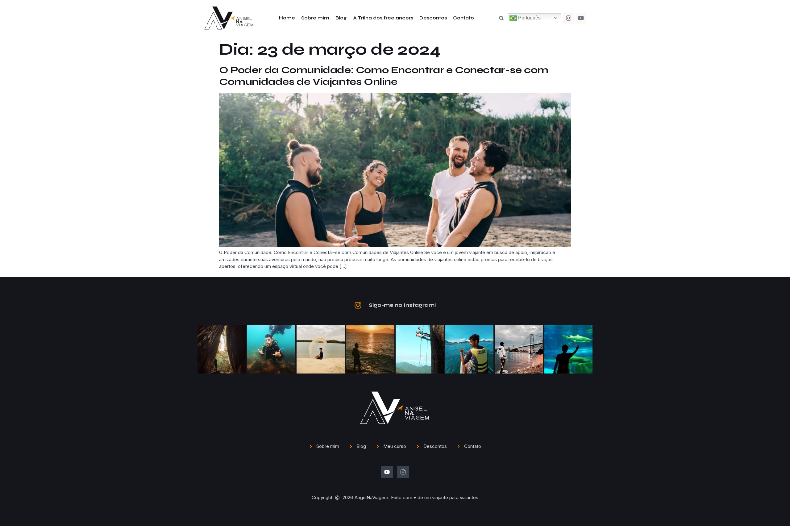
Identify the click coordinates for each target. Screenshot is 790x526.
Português (529, 17)
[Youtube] (581, 18)
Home (287, 18)
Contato (463, 18)
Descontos (433, 18)
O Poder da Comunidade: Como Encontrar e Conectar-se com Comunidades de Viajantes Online (383, 76)
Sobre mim (315, 18)
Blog (341, 18)
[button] (501, 18)
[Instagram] (568, 18)
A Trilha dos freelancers (383, 18)
